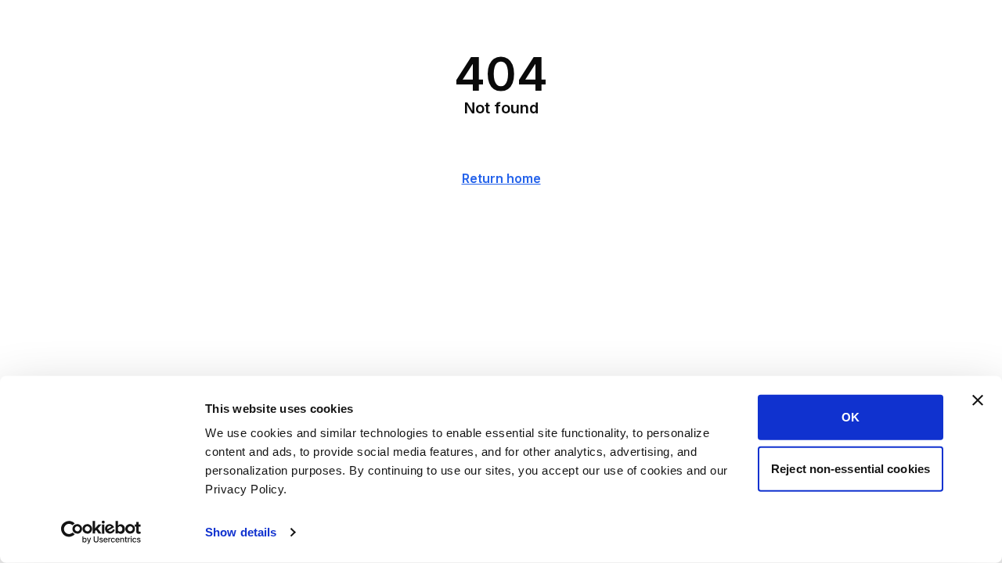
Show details (240, 532)
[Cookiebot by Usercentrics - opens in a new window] (101, 532)
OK (851, 417)
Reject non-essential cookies (850, 468)
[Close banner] (977, 400)
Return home (501, 178)
